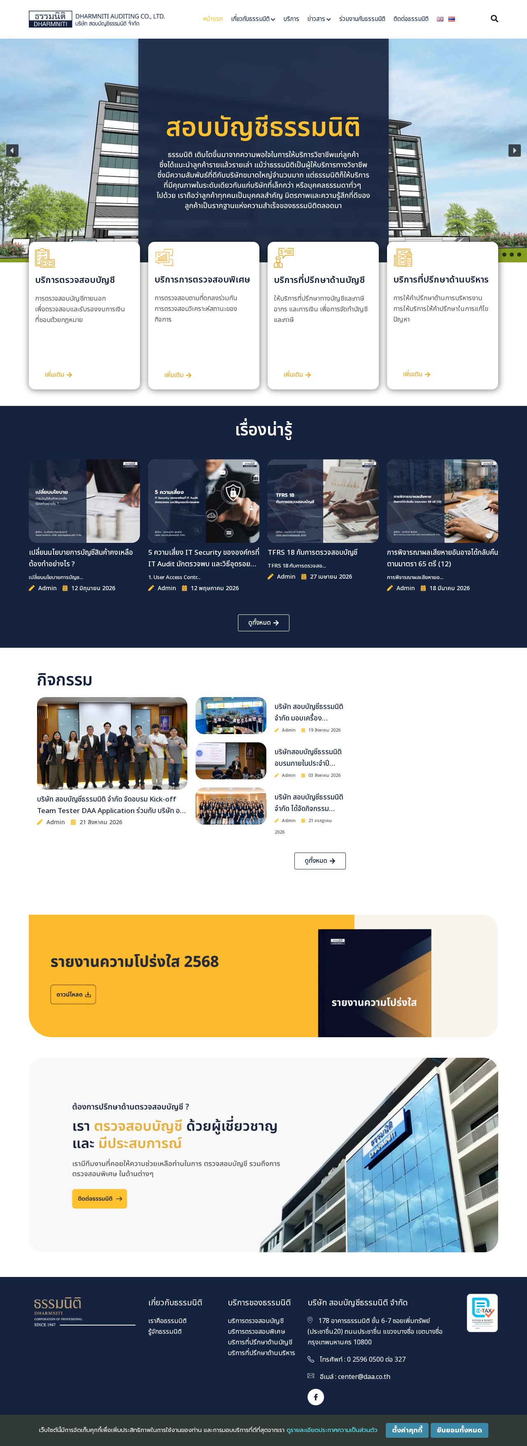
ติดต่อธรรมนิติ (411, 19)
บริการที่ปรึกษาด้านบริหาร (261, 1353)
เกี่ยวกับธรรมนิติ (250, 19)
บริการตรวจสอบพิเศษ (256, 1332)
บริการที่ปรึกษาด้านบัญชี (260, 1342)
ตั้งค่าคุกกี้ (407, 1430)
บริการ (291, 19)
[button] (12, 150)
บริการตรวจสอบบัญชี (256, 1321)
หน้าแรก (213, 19)
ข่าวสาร (316, 19)
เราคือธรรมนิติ (167, 1321)
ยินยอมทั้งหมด (459, 1430)
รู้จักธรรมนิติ (165, 1332)
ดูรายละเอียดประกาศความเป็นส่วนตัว (332, 1430)
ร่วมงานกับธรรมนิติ (362, 19)
